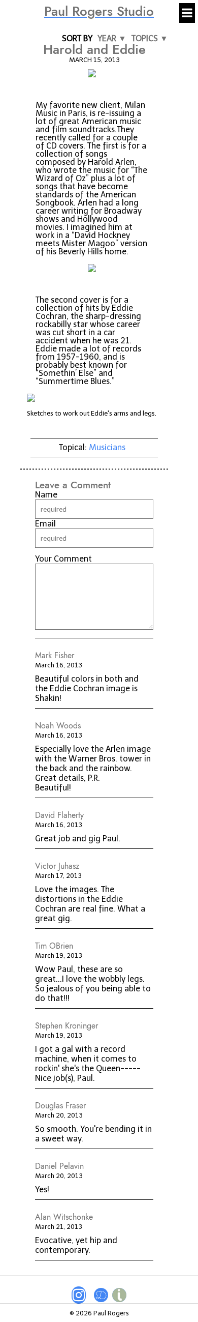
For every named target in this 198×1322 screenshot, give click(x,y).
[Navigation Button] (187, 13)
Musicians (107, 447)
